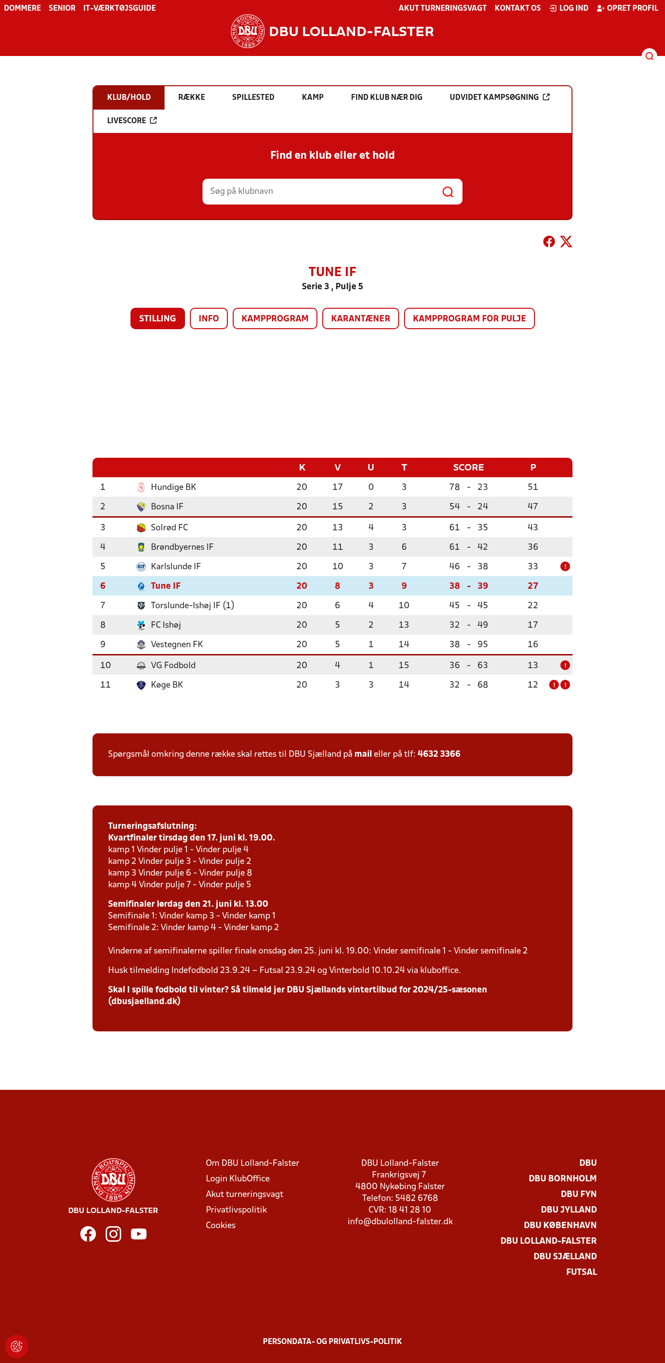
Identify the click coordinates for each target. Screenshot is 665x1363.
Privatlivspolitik (236, 1210)
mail (363, 754)
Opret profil (632, 8)
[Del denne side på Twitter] (566, 243)
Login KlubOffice (238, 1179)
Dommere (22, 8)
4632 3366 (439, 754)
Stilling (157, 319)
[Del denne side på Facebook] (549, 243)
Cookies (221, 1226)
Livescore (126, 121)
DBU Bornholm (563, 1179)
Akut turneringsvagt (443, 8)
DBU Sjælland (565, 1257)
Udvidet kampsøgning (494, 97)
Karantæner (360, 319)
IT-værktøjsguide (119, 8)
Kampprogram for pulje (469, 319)
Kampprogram (275, 319)
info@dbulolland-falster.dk (400, 1222)
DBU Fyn (579, 1195)
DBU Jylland (569, 1210)
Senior (62, 8)
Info (209, 319)
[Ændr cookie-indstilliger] (16, 1346)
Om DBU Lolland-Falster (252, 1163)
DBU (588, 1163)
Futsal (581, 1273)
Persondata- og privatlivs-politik (332, 1342)
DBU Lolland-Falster (548, 1241)
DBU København (560, 1226)
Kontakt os (518, 8)
